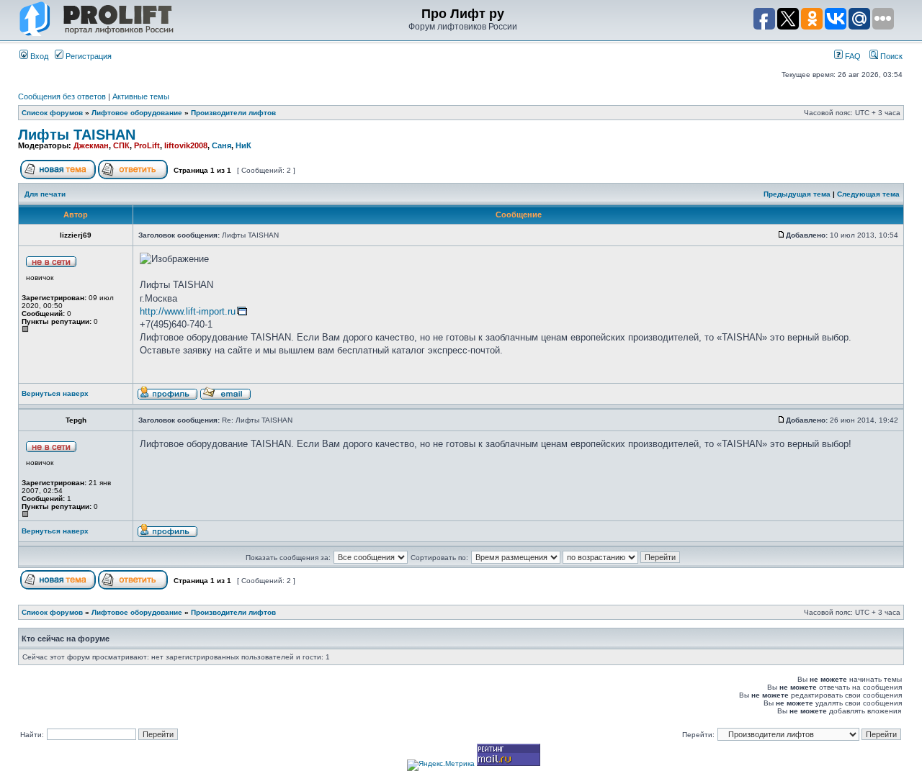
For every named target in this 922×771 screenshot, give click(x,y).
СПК (121, 145)
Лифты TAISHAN (76, 135)
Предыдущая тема (797, 194)
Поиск (890, 56)
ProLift (147, 145)
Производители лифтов (233, 113)
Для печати (45, 194)
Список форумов (52, 113)
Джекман (91, 145)
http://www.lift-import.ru (188, 311)
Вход (38, 56)
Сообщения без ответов (62, 96)
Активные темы (140, 96)
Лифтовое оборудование (136, 113)
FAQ (852, 56)
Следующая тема (868, 194)
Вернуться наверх (55, 393)
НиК (243, 145)
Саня (221, 145)
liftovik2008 (185, 145)
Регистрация (87, 56)
